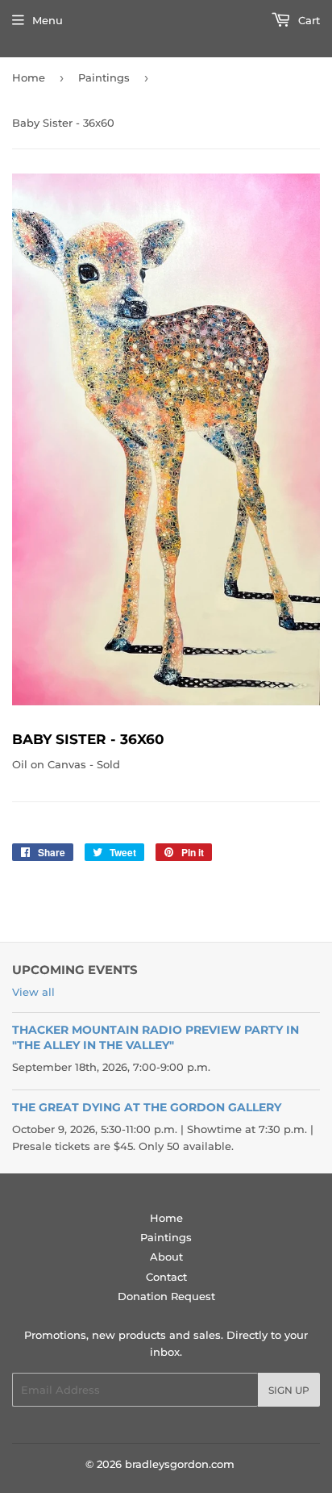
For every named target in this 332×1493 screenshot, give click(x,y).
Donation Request (166, 1296)
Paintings (104, 77)
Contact (166, 1276)
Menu (47, 20)
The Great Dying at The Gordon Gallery (146, 1107)
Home (28, 77)
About (166, 1256)
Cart (307, 20)
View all (33, 991)
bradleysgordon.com (179, 1463)
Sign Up (288, 1390)
